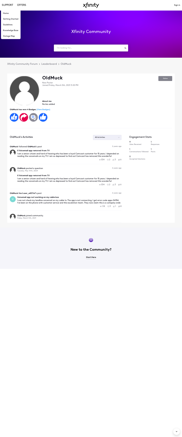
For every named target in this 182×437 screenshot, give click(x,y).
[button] (102, 160)
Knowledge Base (10, 31)
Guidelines (8, 25)
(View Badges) (43, 110)
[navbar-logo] (91, 5)
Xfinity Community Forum (22, 64)
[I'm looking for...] (125, 48)
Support (7, 5)
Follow (165, 78)
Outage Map (9, 36)
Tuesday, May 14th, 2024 (27, 171)
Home (6, 13)
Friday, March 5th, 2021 (26, 218)
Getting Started (10, 19)
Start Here (91, 257)
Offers (21, 5)
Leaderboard (49, 64)
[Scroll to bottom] (176, 431)
